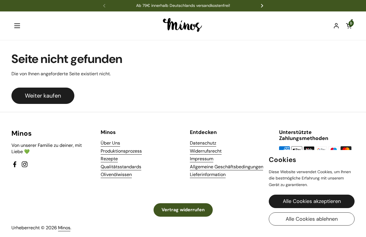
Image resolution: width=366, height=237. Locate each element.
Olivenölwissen (116, 174)
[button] (349, 25)
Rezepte (109, 159)
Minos (64, 228)
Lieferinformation (208, 174)
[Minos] (183, 26)
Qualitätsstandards (121, 167)
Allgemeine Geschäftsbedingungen (226, 167)
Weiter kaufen (43, 95)
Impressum (201, 159)
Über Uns (110, 143)
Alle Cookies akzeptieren (312, 201)
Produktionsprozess (121, 151)
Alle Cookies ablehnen (312, 219)
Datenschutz (203, 143)
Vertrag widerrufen (183, 210)
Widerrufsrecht (206, 151)
